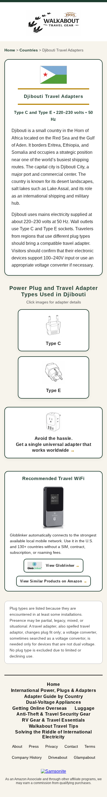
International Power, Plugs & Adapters (53, 690)
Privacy (51, 746)
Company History (27, 757)
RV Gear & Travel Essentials (53, 720)
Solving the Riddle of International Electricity (53, 734)
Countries (28, 50)
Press (34, 746)
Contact (71, 746)
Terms (90, 746)
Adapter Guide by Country (53, 696)
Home (9, 50)
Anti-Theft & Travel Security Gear (53, 714)
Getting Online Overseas (39, 708)
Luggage (84, 708)
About (17, 746)
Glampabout (84, 757)
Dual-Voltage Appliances (53, 702)
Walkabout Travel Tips (53, 726)
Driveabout (57, 757)
